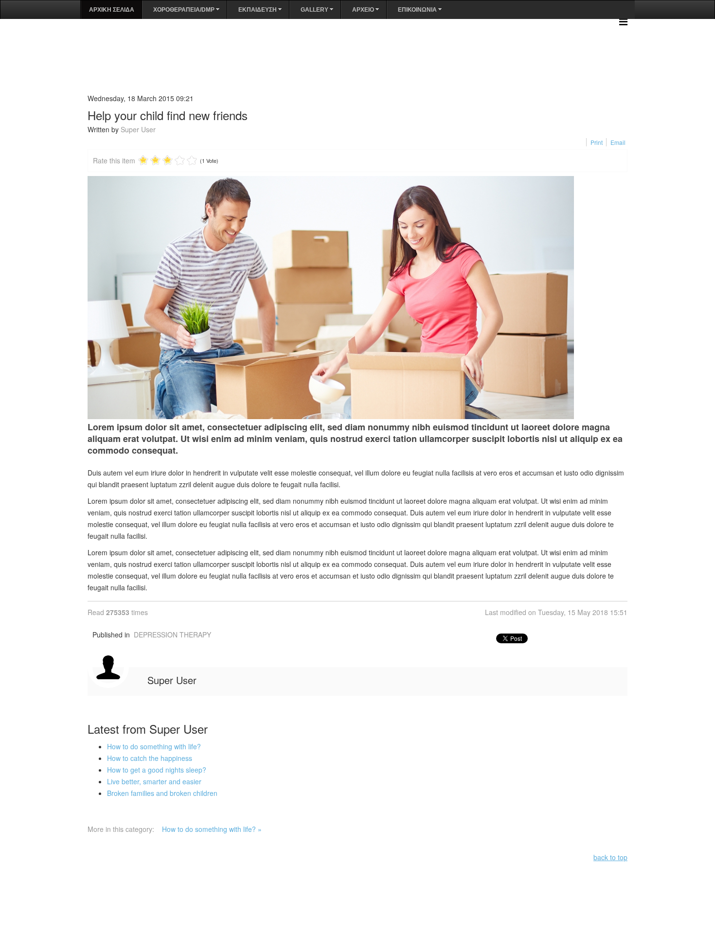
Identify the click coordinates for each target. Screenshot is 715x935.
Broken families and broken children (162, 793)
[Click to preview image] (357, 297)
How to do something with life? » (212, 829)
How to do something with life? (154, 746)
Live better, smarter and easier (154, 781)
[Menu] (623, 21)
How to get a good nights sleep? (156, 770)
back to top (610, 857)
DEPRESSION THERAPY (172, 634)
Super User (138, 129)
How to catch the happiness (149, 758)
